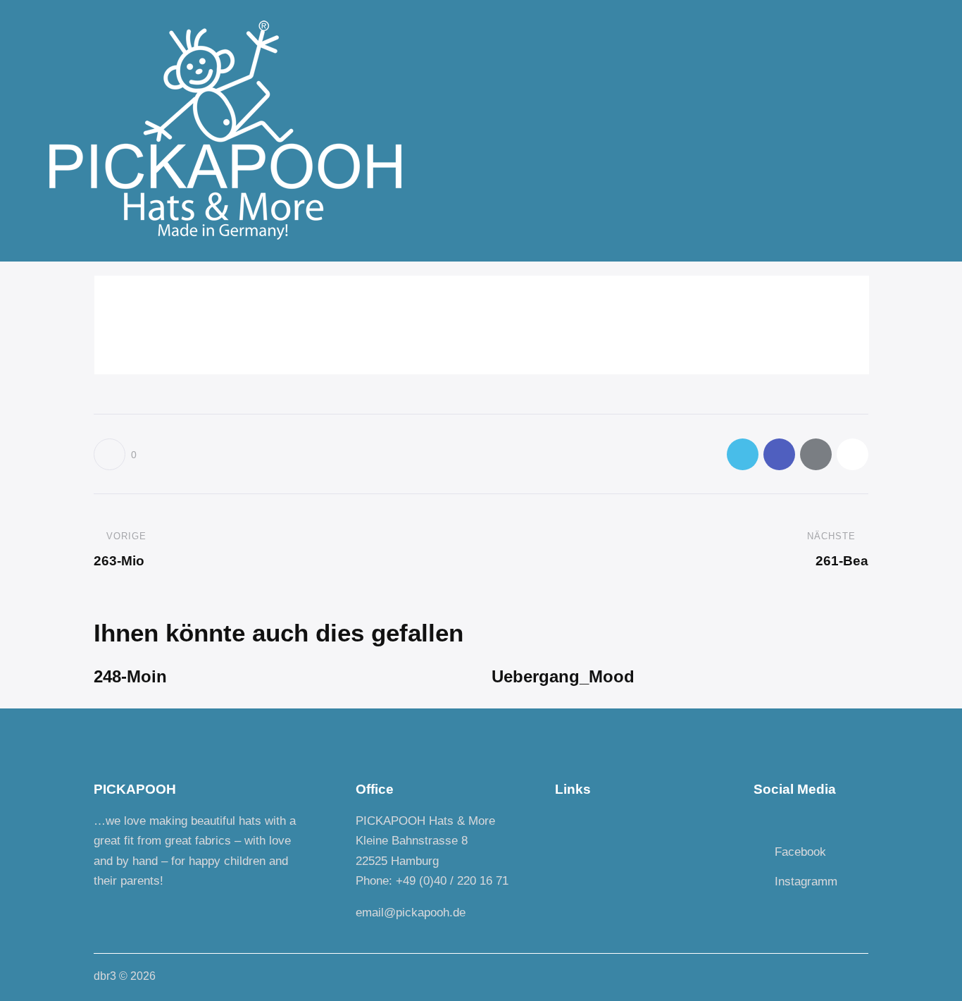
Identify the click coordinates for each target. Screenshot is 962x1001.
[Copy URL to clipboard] (852, 454)
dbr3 (105, 976)
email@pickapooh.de (411, 912)
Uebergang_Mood (563, 676)
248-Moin (130, 676)
